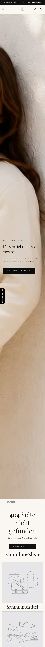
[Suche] (35, 9)
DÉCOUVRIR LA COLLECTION (19, 271)
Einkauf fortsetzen (22, 546)
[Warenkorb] (40, 9)
